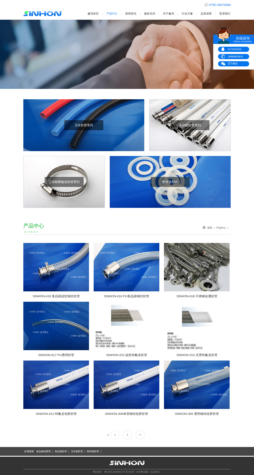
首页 (209, 227)
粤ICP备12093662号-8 (114, 472)
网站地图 (97, 472)
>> (140, 435)
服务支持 (149, 13)
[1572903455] (222, 49)
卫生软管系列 (83, 125)
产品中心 (111, 13)
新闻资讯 (130, 13)
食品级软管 (61, 451)
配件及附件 (170, 182)
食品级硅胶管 (43, 451)
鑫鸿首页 (93, 13)
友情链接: (29, 451)
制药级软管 (93, 451)
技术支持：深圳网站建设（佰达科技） (143, 472)
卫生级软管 (77, 451)
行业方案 (187, 13)
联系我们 (225, 13)
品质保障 (206, 13)
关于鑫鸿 (168, 13)
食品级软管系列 (190, 125)
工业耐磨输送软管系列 (64, 182)
